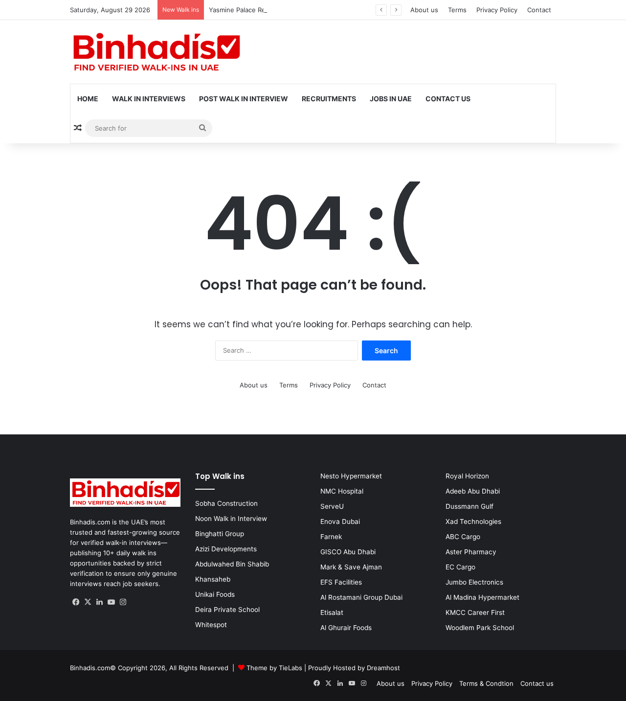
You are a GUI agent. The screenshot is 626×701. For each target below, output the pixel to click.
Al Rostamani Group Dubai (361, 597)
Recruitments (329, 98)
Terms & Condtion (486, 683)
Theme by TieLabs (274, 668)
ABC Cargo (463, 537)
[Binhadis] (155, 52)
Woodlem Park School (480, 628)
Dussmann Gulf (469, 506)
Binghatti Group (219, 534)
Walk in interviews (148, 98)
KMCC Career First (475, 612)
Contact (539, 10)
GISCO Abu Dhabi (348, 552)
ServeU (332, 506)
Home (87, 98)
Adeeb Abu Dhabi (473, 491)
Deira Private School (227, 609)
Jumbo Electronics (474, 582)
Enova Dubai (340, 521)
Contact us (537, 683)
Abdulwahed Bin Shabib (232, 564)
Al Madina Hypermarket (482, 597)
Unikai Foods (215, 594)
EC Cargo (460, 567)
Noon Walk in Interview (231, 518)
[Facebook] (76, 602)
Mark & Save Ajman (351, 567)
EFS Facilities (341, 582)
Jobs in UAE (391, 98)
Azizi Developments (226, 549)
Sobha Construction (226, 503)
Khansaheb (212, 579)
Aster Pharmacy (471, 552)
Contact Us (447, 98)
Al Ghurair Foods (346, 628)
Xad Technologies (473, 521)
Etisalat (331, 612)
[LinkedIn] (99, 602)
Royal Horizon (467, 476)
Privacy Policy (496, 10)
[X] (87, 602)
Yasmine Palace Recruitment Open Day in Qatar (281, 10)
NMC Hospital (341, 491)
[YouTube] (111, 602)
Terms (457, 10)
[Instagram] (123, 602)
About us (424, 10)
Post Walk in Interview (243, 98)
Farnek (331, 537)
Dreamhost (383, 668)
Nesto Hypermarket (351, 476)
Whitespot (211, 625)
